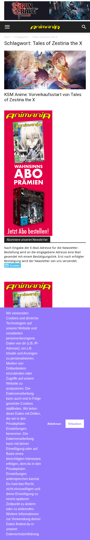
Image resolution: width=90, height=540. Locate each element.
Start (7, 37)
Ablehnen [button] (54, 423)
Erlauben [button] (74, 423)
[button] (7, 27)
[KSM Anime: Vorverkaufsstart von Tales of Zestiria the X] (45, 70)
